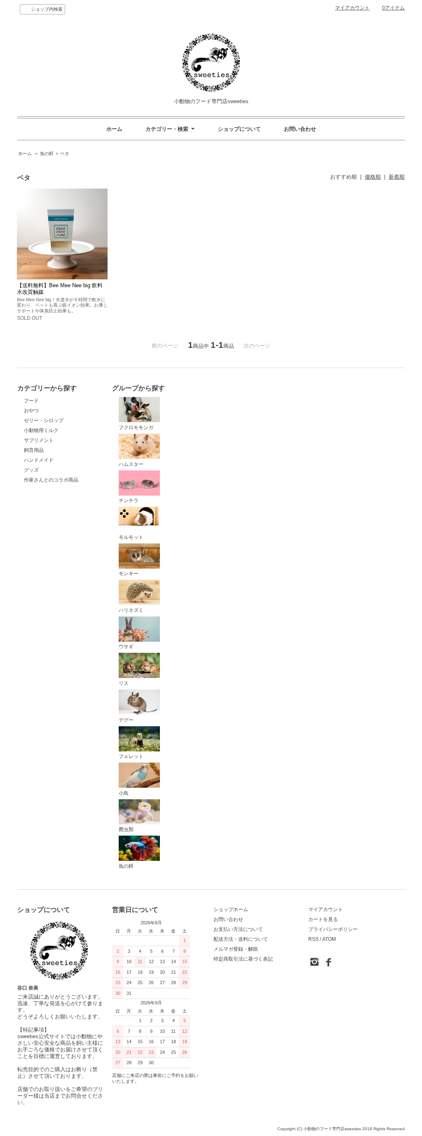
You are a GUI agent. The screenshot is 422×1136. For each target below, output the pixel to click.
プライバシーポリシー (333, 929)
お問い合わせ (300, 129)
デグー (126, 720)
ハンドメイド (39, 460)
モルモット (131, 537)
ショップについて (239, 129)
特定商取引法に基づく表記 (243, 959)
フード (31, 401)
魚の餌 (47, 153)
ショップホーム (230, 909)
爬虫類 (126, 829)
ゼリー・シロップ (43, 420)
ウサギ (126, 646)
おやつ (31, 410)
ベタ (64, 153)
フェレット (131, 756)
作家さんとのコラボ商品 (51, 480)
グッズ (31, 470)
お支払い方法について (238, 929)
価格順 (373, 177)
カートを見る (323, 919)
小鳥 (124, 793)
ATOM (329, 939)
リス (124, 683)
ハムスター (131, 464)
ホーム (114, 129)
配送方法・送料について (240, 939)
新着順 (397, 177)
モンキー (128, 573)
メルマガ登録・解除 (235, 949)
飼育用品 (34, 450)
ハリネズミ (131, 610)
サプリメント (39, 440)
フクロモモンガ (136, 427)
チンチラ (128, 500)
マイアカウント (352, 8)
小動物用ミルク (41, 430)
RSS (313, 939)
